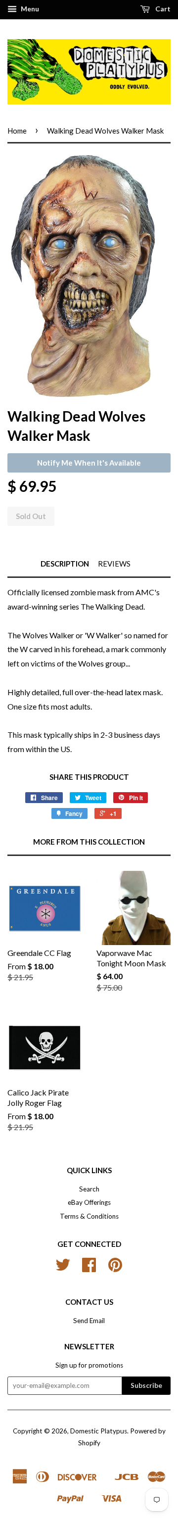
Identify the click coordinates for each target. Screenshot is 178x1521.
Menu (29, 8)
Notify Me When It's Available (89, 462)
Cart (162, 8)
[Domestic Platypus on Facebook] (89, 1268)
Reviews (114, 563)
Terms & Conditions (89, 1216)
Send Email (89, 1321)
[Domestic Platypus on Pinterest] (115, 1268)
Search (89, 1189)
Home (17, 130)
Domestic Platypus (98, 1431)
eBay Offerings (89, 1202)
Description (65, 563)
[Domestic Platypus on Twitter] (62, 1268)
